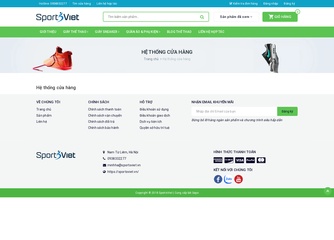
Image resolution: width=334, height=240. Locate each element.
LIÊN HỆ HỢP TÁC (211, 32)
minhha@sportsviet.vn (124, 165)
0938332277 (58, 3)
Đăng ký (289, 3)
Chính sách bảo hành (103, 128)
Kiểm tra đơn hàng (245, 3)
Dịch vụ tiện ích (151, 121)
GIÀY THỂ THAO (75, 32)
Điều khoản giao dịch (155, 115)
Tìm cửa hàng (81, 3)
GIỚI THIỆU (48, 32)
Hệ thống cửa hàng (56, 87)
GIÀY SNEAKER (106, 32)
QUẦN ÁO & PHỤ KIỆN (142, 32)
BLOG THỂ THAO (179, 32)
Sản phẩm (44, 115)
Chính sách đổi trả (101, 121)
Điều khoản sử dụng (154, 109)
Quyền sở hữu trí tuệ (154, 128)
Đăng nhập (270, 3)
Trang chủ (43, 109)
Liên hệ (41, 121)
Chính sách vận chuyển (105, 115)
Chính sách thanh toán (104, 109)
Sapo (195, 192)
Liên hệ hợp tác (107, 3)
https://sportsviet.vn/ (123, 172)
